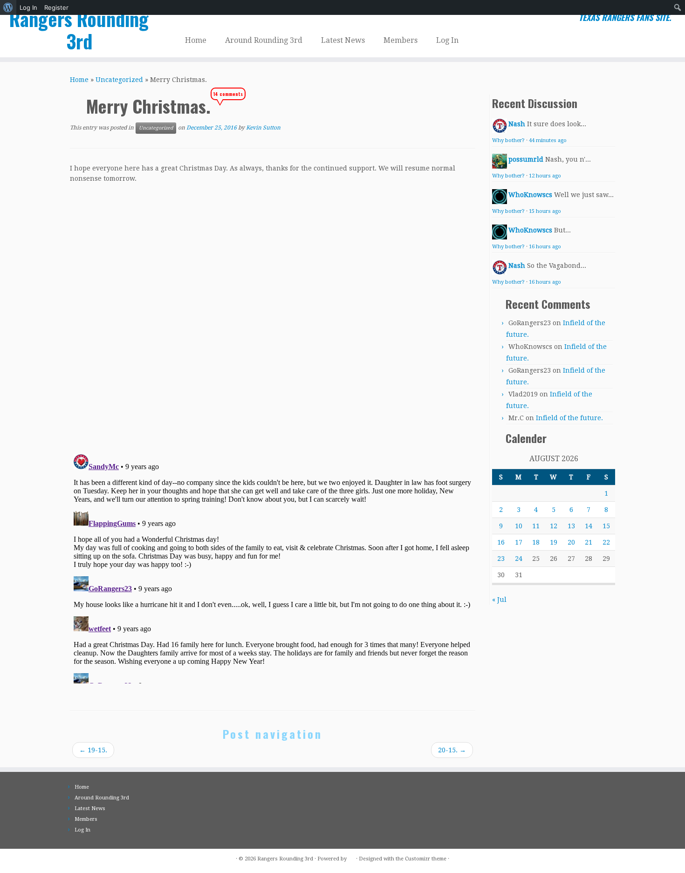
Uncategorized (119, 79)
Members (401, 40)
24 (518, 558)
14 (588, 526)
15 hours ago (545, 211)
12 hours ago (545, 176)
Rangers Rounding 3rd (79, 29)
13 (571, 526)
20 (571, 542)
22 (606, 542)
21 (588, 542)
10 (518, 526)
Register (56, 7)
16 (501, 542)
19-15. (93, 750)
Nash (516, 124)
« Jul (499, 599)
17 (518, 542)
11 (536, 526)
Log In (28, 7)
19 (553, 542)
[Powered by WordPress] (351, 857)
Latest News (343, 40)
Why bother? (508, 140)
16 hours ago (545, 247)
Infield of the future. (569, 418)
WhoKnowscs (530, 194)
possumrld (525, 159)
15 (606, 526)
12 (553, 526)
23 (501, 558)
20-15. (452, 750)
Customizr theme (425, 859)
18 (536, 542)
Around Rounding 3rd (263, 40)
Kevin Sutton (263, 127)
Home (195, 40)
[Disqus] (272, 315)
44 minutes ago (548, 140)
